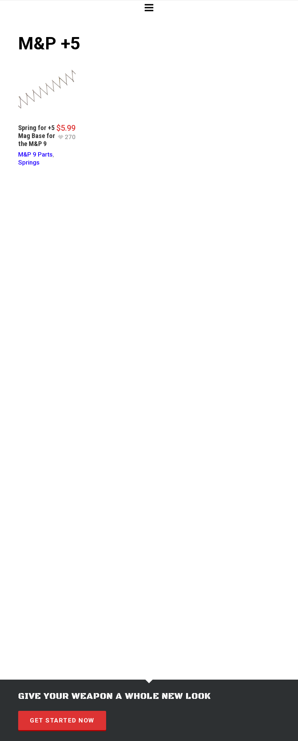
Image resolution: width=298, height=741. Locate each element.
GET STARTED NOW (62, 720)
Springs (29, 162)
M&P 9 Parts (35, 154)
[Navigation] (149, 8)
